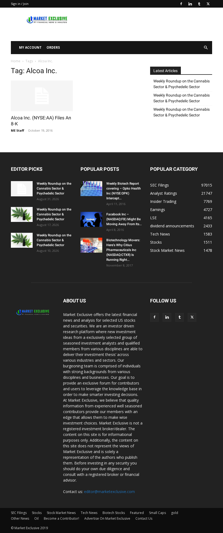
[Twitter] (208, 4)
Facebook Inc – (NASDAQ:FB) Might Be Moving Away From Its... (124, 219)
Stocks (37, 512)
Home (15, 61)
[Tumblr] (199, 4)
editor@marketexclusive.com (109, 491)
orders (53, 47)
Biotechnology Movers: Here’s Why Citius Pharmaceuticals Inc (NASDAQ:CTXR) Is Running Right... (123, 250)
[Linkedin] (190, 4)
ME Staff (17, 130)
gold (174, 512)
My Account (30, 47)
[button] (205, 47)
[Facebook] (181, 4)
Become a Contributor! (61, 518)
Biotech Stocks (114, 512)
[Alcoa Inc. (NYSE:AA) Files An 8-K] (42, 95)
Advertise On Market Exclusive (107, 518)
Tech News (89, 512)
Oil (36, 518)
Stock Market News (61, 512)
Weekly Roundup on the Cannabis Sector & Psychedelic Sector (181, 84)
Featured (137, 512)
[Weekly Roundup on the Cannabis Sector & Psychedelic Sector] (22, 188)
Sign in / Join (20, 4)
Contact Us (143, 518)
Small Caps (157, 512)
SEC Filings (19, 512)
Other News (20, 518)
